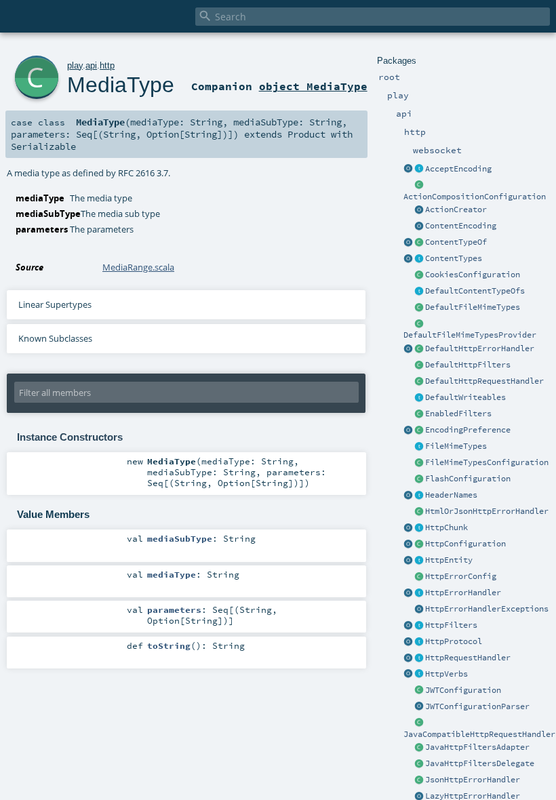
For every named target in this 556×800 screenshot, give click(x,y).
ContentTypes (453, 258)
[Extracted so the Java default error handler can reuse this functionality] (419, 609)
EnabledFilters (458, 413)
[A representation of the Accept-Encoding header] (419, 169)
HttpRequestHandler (468, 657)
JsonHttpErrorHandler (472, 779)
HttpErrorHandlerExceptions (487, 609)
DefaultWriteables (465, 397)
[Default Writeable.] (419, 398)
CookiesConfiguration (472, 274)
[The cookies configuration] (419, 275)
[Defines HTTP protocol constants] (408, 642)
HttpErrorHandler (463, 592)
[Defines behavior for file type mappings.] (419, 446)
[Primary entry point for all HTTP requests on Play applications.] (419, 658)
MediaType (120, 85)
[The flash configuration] (419, 479)
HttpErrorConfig (460, 576)
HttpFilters (451, 625)
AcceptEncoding (458, 169)
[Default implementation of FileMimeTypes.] (419, 307)
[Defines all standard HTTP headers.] (408, 495)
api (91, 65)
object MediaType (313, 86)
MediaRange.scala (138, 267)
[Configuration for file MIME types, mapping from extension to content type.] (419, 463)
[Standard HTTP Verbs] (408, 674)
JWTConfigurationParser (477, 706)
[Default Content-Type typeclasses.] (408, 242)
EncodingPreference (468, 430)
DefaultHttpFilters (468, 364)
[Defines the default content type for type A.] (419, 242)
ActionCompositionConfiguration (474, 196)
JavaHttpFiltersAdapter (477, 747)
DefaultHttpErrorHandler (479, 348)
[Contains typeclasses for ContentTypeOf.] (419, 291)
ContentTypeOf (456, 242)
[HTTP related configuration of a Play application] (419, 544)
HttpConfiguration (465, 543)
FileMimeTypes (456, 446)
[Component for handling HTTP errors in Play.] (419, 593)
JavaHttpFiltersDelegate (479, 763)
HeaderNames (451, 495)
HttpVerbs (446, 674)
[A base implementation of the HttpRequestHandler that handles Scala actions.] (419, 381)
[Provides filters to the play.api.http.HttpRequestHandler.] (419, 625)
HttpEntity (449, 560)
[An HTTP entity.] (419, 560)
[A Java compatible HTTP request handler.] (419, 723)
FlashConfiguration (468, 478)
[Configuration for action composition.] (419, 185)
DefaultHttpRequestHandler (484, 381)
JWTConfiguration (463, 690)
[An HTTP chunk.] (419, 528)
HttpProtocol (453, 641)
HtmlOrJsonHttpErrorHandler (487, 511)
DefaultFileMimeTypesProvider (469, 335)
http (107, 65)
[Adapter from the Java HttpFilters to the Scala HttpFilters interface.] (419, 747)
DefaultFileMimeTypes (472, 307)
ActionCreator (456, 209)
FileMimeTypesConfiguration (487, 462)
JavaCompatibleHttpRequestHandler (479, 734)
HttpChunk (446, 527)
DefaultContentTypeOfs (475, 291)
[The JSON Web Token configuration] (419, 690)
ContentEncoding (460, 226)
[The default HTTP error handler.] (419, 349)
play (75, 65)
